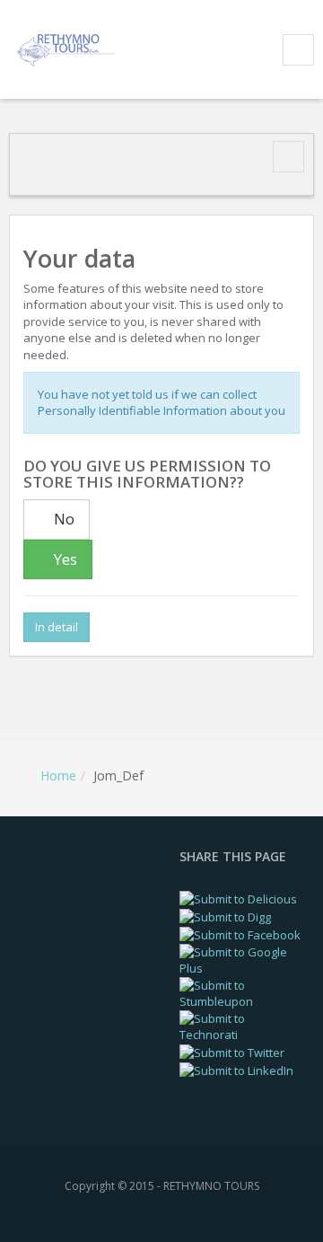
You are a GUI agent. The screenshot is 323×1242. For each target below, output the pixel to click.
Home (58, 775)
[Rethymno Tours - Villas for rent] (69, 48)
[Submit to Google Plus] (242, 959)
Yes (63, 559)
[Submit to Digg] (225, 916)
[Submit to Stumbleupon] (242, 992)
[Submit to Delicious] (238, 898)
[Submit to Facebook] (240, 934)
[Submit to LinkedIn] (236, 1069)
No (62, 518)
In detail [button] (56, 627)
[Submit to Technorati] (242, 1025)
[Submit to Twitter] (231, 1052)
